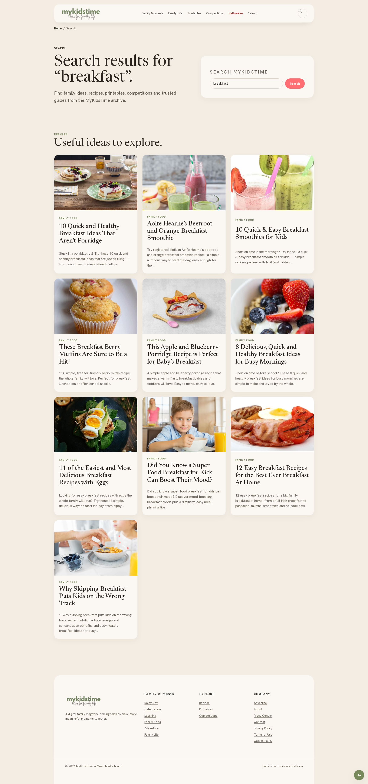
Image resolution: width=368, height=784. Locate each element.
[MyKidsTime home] (81, 13)
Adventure (151, 728)
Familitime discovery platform (283, 766)
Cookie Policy (263, 741)
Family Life (175, 13)
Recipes (204, 703)
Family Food (152, 722)
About (258, 709)
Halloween (236, 13)
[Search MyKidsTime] (302, 13)
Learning (150, 716)
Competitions (214, 13)
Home (58, 28)
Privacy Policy (263, 728)
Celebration (152, 709)
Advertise (260, 703)
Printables (194, 13)
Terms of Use (263, 734)
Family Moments (152, 13)
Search (252, 13)
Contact (259, 722)
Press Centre (263, 716)
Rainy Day (151, 703)
